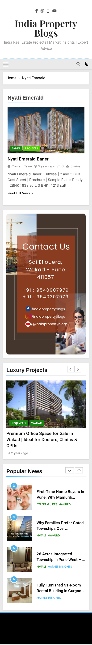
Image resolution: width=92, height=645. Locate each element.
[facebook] (36, 11)
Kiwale (41, 508)
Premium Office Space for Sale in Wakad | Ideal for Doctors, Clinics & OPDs (41, 439)
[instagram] (42, 11)
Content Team (22, 166)
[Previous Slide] (70, 369)
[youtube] (54, 11)
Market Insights (60, 539)
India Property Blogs (46, 28)
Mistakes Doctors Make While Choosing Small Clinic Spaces (58, 594)
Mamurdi (54, 508)
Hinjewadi (18, 423)
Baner (16, 148)
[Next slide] (77, 369)
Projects (31, 148)
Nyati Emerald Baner (28, 159)
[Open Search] (78, 64)
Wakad (36, 423)
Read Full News (19, 193)
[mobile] (48, 11)
